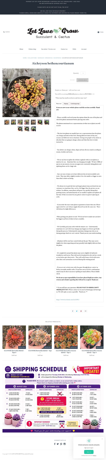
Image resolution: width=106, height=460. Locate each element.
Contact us (64, 49)
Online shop (32, 49)
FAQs (74, 49)
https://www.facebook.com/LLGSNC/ (68, 299)
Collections (32, 58)
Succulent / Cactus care (48, 49)
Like (72, 311)
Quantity (76, 73)
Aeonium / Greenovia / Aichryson (49, 58)
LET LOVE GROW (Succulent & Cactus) (22, 454)
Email (85, 311)
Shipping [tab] (66, 103)
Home (21, 49)
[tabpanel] (79, 203)
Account (83, 49)
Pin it (81, 311)
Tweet (77, 311)
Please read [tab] (58, 103)
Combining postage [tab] (75, 103)
